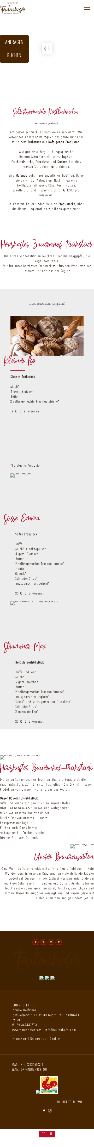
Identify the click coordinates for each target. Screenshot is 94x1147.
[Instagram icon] (50, 1110)
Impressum (19, 1039)
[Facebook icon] (44, 1110)
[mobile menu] (87, 7)
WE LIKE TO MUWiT (69, 1102)
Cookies (55, 1039)
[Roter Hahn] (49, 1093)
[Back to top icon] (83, 1136)
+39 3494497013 (26, 1025)
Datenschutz (38, 1039)
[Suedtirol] (47, 1093)
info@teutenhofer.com (60, 1030)
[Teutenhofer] (13, 7)
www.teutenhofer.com (27, 1030)
